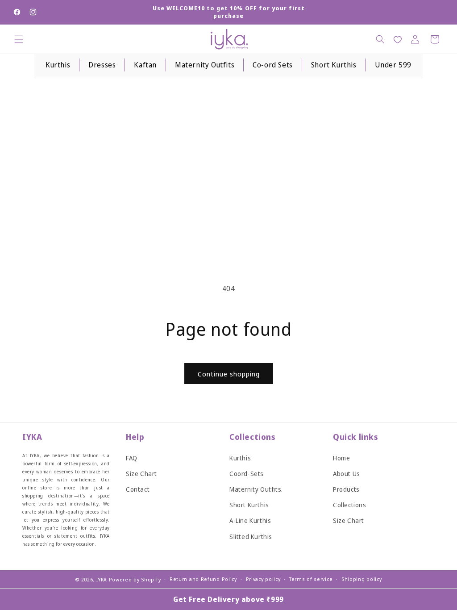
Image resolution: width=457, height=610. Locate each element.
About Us (346, 473)
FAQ (131, 458)
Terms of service (310, 579)
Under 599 (393, 65)
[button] (19, 39)
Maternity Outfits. (256, 489)
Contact (138, 489)
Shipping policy (361, 579)
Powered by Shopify (135, 579)
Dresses (102, 65)
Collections (349, 505)
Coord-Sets (246, 473)
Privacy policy (263, 579)
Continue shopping (229, 373)
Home (341, 458)
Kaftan (145, 65)
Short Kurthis (334, 65)
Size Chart (141, 473)
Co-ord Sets (273, 65)
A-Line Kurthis (250, 520)
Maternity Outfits (204, 65)
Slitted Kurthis (250, 536)
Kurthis (58, 65)
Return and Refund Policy (203, 579)
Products (346, 489)
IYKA (101, 579)
